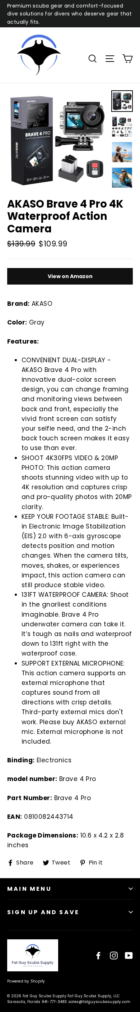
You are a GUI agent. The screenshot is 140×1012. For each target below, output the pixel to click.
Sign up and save (43, 912)
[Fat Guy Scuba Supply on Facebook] (98, 955)
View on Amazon (70, 276)
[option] (57, 140)
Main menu (29, 889)
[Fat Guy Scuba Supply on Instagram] (114, 955)
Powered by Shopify (26, 981)
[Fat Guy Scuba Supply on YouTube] (129, 955)
